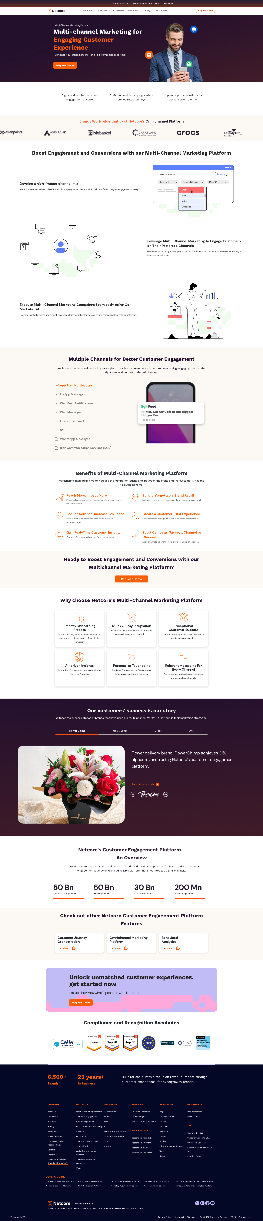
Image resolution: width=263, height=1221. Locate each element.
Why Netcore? (161, 10)
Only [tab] (191, 730)
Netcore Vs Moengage (142, 1138)
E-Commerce (110, 1112)
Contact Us (53, 1155)
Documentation (194, 1112)
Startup (107, 1146)
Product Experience (85, 1121)
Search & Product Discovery (89, 1126)
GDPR (233, 1217)
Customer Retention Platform (156, 1181)
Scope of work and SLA (198, 1138)
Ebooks (162, 1121)
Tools (161, 1151)
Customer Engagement (86, 1116)
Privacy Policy (164, 1217)
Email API (80, 1131)
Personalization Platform (154, 1186)
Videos (162, 1136)
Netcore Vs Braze (140, 1148)
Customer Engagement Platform (60, 1181)
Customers (118, 10)
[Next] (165, 794)
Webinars (163, 1131)
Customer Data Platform (87, 1141)
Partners (52, 1121)
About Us (52, 1112)
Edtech (107, 1141)
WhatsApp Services (196, 1143)
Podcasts (163, 1126)
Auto (106, 1126)
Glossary (163, 1156)
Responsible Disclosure (186, 1217)
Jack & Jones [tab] (120, 730)
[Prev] (133, 794)
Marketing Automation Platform (124, 1186)
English (167, 3)
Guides (162, 1141)
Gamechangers (138, 1116)
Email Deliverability (141, 1112)
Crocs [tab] (158, 730)
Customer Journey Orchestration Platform (192, 1181)
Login (158, 3)
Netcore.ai (140, 3)
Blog (161, 1112)
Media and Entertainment (116, 1131)
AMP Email (81, 1136)
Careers (51, 1150)
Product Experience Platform (58, 1186)
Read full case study (144, 784)
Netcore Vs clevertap (141, 1143)
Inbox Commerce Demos (170, 1146)
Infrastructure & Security (144, 1121)
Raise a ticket (193, 1116)
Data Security (246, 1217)
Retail (106, 1116)
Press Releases (55, 1136)
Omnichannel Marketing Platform (125, 1181)
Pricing (147, 10)
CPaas (78, 1168)
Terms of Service (195, 1133)
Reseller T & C (194, 1156)
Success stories (166, 1116)
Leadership (53, 1116)
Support (149, 3)
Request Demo (205, 10)
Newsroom (53, 1131)
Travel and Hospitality (114, 1136)
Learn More (65, 948)
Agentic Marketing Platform (89, 1112)
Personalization (83, 1146)
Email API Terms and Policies (213, 1217)
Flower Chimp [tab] (77, 730)
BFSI (106, 1121)
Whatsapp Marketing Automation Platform (192, 1186)
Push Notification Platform (89, 1186)
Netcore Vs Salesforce (142, 1153)
